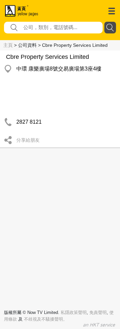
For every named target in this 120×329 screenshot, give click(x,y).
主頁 (8, 45)
